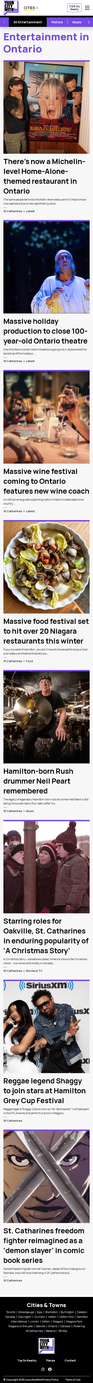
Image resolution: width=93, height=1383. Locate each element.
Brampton (51, 1312)
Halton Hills (66, 1317)
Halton (52, 1317)
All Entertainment (28, 22)
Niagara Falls (74, 1321)
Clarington (24, 1317)
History (57, 22)
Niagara (58, 1321)
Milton (46, 1321)
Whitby (62, 1331)
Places (50, 1360)
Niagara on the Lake (20, 1326)
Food (29, 661)
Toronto (10, 1312)
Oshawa (65, 1326)
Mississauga (26, 1312)
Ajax (39, 1312)
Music (77, 22)
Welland (51, 1331)
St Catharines (12, 211)
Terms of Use (72, 1379)
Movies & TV (34, 971)
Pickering (79, 1326)
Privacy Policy (50, 1379)
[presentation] (46, 107)
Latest (30, 211)
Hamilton (82, 1317)
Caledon (82, 1312)
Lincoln (34, 1321)
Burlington (67, 1312)
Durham (39, 1317)
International (19, 1321)
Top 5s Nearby (27, 1360)
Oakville (40, 1326)
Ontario (52, 1326)
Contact (70, 1360)
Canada (10, 1317)
